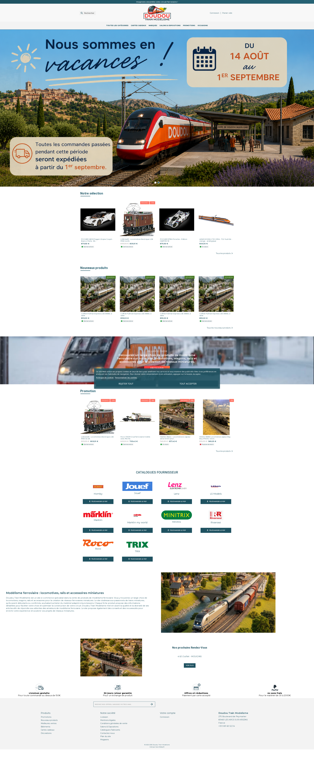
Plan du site (105, 736)
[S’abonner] (151, 704)
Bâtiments (45, 727)
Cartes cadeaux (47, 730)
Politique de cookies (105, 377)
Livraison (104, 717)
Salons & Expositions (109, 727)
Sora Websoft (160, 747)
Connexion (164, 717)
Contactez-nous (107, 733)
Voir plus (190, 665)
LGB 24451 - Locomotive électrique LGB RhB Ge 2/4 (137, 240)
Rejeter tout (126, 383)
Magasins (104, 739)
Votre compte (167, 713)
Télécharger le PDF (98, 501)
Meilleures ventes (48, 723)
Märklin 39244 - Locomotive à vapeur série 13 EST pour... (175, 438)
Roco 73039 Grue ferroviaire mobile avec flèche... (135, 438)
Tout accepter (188, 383)
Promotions (46, 717)
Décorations (46, 733)
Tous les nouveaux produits (220, 327)
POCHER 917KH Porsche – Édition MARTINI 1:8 (173, 240)
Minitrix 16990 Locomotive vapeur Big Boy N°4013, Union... (214, 438)
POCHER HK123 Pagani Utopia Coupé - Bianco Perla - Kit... (97, 240)
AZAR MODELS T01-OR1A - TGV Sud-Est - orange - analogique (215, 240)
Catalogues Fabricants (110, 730)
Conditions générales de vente (113, 723)
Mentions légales (107, 720)
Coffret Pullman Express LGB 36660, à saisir (96, 314)
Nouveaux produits (49, 720)
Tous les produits (225, 253)
